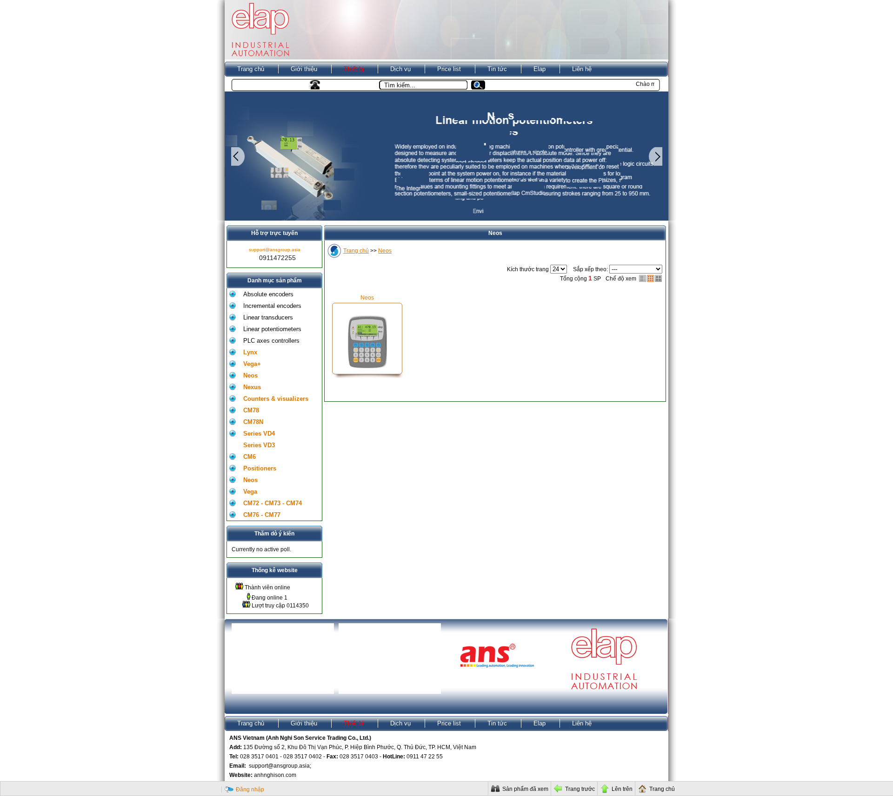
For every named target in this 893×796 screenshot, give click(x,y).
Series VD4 (259, 433)
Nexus (252, 387)
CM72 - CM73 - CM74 (272, 503)
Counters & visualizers (275, 398)
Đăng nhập (250, 789)
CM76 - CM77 (261, 514)
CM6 (249, 456)
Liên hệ (582, 68)
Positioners (259, 468)
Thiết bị (354, 68)
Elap (539, 68)
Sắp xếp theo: (590, 269)
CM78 (251, 410)
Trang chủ (250, 68)
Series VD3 (259, 445)
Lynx (250, 352)
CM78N (253, 421)
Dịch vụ (400, 68)
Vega (250, 491)
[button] (481, 85)
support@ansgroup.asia (274, 249)
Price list (449, 68)
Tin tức (497, 68)
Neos (250, 375)
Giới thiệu (304, 68)
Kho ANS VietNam (262, 84)
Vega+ (252, 363)
